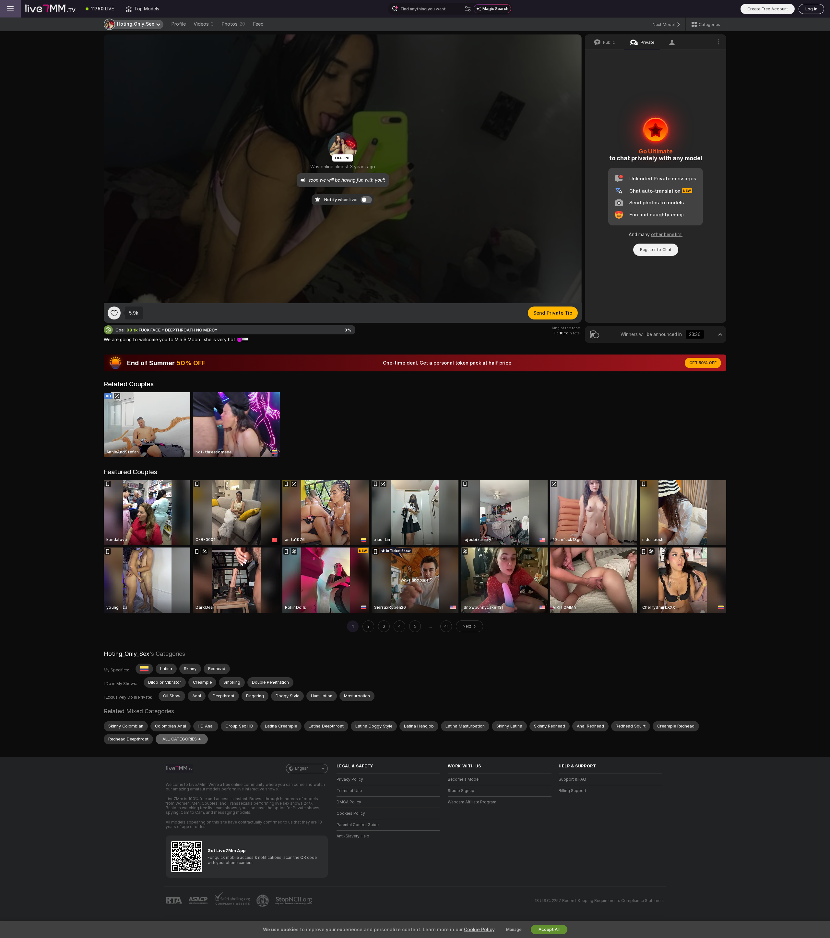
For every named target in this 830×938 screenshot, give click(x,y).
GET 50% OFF (703, 363)
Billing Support (572, 790)
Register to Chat (655, 249)
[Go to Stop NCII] (294, 901)
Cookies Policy (351, 813)
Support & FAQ (572, 779)
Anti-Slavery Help (353, 836)
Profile (178, 24)
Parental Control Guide (358, 825)
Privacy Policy (350, 779)
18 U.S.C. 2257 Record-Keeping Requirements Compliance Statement (599, 900)
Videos (204, 24)
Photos (233, 24)
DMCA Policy (349, 802)
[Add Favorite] (114, 313)
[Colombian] (144, 669)
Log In (811, 8)
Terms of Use (349, 790)
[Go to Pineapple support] (263, 901)
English (302, 768)
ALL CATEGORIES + (181, 739)
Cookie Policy (479, 929)
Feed (258, 24)
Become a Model (464, 779)
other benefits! (666, 234)
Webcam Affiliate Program (472, 802)
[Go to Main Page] (50, 9)
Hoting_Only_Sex (126, 653)
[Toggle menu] (10, 9)
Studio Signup (461, 790)
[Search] (467, 8)
